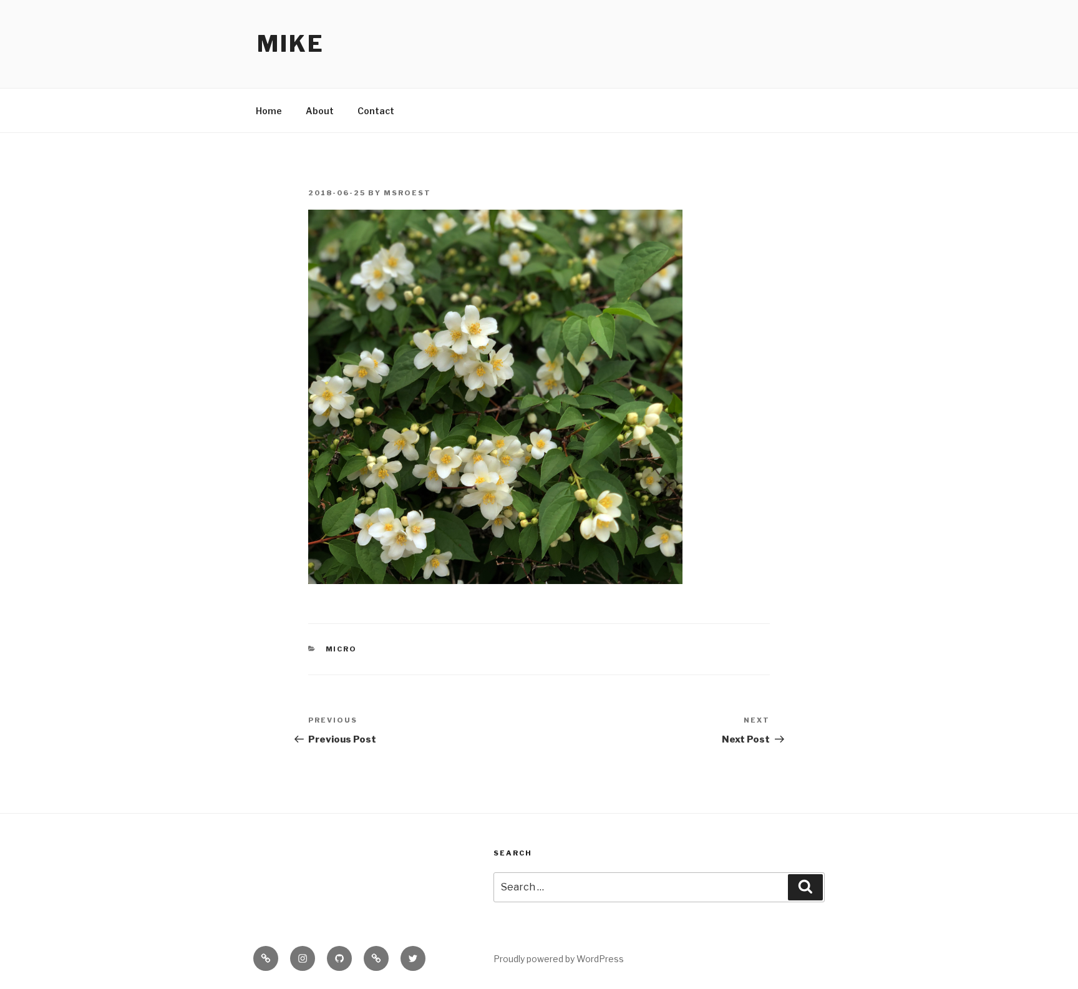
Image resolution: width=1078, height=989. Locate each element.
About (320, 110)
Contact (375, 110)
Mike (290, 43)
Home (269, 110)
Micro (341, 649)
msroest (407, 192)
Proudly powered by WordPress (558, 958)
